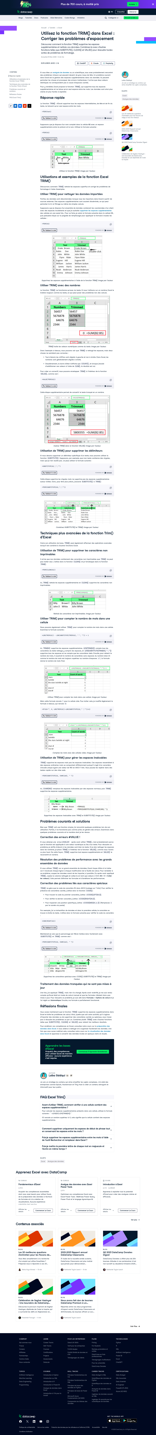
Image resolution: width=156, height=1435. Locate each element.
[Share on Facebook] (20, 106)
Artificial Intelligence (123, 1352)
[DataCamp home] (34, 1416)
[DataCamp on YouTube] (41, 1421)
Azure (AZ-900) (121, 1391)
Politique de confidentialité (27, 1427)
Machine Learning (25, 1378)
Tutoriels (52, 28)
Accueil (43, 28)
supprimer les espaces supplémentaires (96, 211)
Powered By (100, 118)
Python (118, 1342)
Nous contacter (24, 1362)
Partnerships (23, 1356)
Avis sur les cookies (43, 1427)
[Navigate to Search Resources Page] (106, 18)
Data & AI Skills (73, 1342)
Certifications (48, 1352)
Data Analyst (120, 1375)
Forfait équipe (72, 1349)
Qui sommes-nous (25, 1342)
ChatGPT (119, 1362)
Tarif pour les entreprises (76, 1346)
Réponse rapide (14, 76)
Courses (46, 1349)
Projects (46, 1356)
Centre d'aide (24, 1359)
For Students (96, 1346)
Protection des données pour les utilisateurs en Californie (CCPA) (70, 1427)
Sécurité (104, 1427)
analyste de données (61, 72)
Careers (22, 1349)
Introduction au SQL (50, 1378)
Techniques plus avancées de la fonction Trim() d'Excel (19, 85)
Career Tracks (48, 1342)
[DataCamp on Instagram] (47, 1421)
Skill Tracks (47, 1346)
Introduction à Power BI (51, 1385)
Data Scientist (121, 1381)
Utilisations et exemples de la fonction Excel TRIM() (19, 80)
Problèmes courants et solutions (17, 90)
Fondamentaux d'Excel (29, 1184)
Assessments (48, 1359)
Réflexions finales (15, 94)
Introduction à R (49, 1381)
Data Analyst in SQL (99, 1375)
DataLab (46, 1362)
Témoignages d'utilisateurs (101, 1360)
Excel (60, 28)
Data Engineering (25, 1381)
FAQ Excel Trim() (15, 97)
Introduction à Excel (112, 1184)
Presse (21, 1346)
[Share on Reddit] (25, 106)
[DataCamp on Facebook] (20, 1421)
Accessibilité (96, 1427)
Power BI (119, 1356)
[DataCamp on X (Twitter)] (27, 1421)
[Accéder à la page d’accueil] (25, 11)
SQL (117, 1349)
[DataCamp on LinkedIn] (34, 1421)
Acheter (132, 4)
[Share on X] (29, 106)
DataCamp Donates (99, 1366)
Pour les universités (98, 1363)
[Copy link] (11, 106)
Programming (24, 1385)
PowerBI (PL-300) (122, 1388)
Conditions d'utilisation (26, 1431)
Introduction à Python (50, 1375)
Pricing (94, 1342)
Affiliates (22, 1352)
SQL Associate (121, 1378)
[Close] (153, 4)
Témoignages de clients (76, 1358)
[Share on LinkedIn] (15, 106)
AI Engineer (120, 1385)
